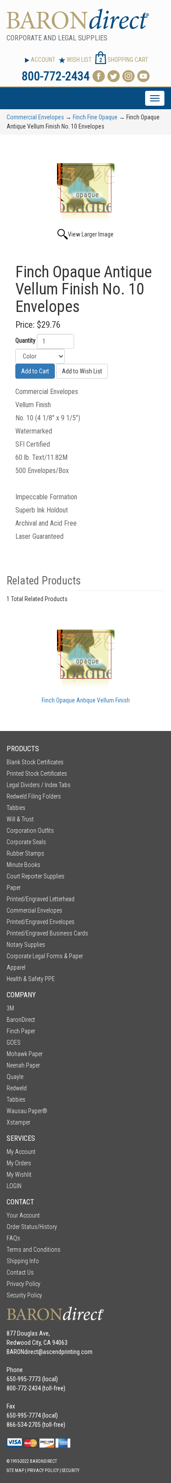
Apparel (16, 967)
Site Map (15, 1470)
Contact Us (20, 1272)
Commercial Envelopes (35, 117)
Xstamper (18, 1122)
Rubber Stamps (25, 853)
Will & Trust (20, 819)
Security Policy (24, 1295)
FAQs (13, 1238)
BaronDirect (21, 1019)
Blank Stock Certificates (35, 762)
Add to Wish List (82, 371)
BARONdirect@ (25, 1351)
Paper (14, 887)
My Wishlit (19, 1174)
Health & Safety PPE (31, 978)
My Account (21, 1151)
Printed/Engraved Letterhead (41, 899)
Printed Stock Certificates (37, 773)
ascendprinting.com (68, 1351)
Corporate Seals (26, 841)
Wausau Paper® (27, 1110)
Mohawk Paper (25, 1053)
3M (10, 1008)
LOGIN (14, 1185)
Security (70, 1470)
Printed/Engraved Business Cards (47, 933)
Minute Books (23, 864)
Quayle (15, 1076)
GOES (14, 1042)
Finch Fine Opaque (95, 117)
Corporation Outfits (30, 830)
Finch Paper (21, 1031)
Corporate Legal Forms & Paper (45, 956)
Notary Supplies (26, 944)
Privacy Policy (23, 1283)
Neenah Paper (23, 1065)
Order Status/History (32, 1226)
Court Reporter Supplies (35, 876)
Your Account (23, 1215)
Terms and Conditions (34, 1249)
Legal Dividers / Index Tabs (39, 784)
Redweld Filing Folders (34, 796)
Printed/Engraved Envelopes (41, 921)
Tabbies (16, 807)
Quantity (25, 340)
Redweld (17, 1088)
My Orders (19, 1163)
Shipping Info (23, 1260)
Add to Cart (35, 371)
